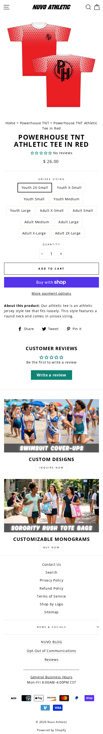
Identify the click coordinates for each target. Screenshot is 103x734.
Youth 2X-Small (35, 187)
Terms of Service (51, 596)
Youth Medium (66, 199)
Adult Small (83, 210)
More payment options (51, 293)
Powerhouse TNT (34, 123)
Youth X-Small (69, 187)
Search (51, 572)
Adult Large (68, 222)
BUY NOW (51, 547)
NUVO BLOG (51, 642)
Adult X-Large (34, 233)
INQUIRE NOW (51, 467)
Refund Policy (51, 588)
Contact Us (51, 564)
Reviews (52, 659)
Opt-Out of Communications (51, 650)
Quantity (51, 244)
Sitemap (51, 612)
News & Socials (51, 627)
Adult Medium (36, 222)
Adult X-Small (52, 210)
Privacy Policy (51, 580)
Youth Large (20, 210)
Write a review (51, 375)
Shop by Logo (51, 604)
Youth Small (34, 199)
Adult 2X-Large (68, 233)
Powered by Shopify (51, 730)
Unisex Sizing (51, 179)
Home (11, 123)
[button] (41, 153)
